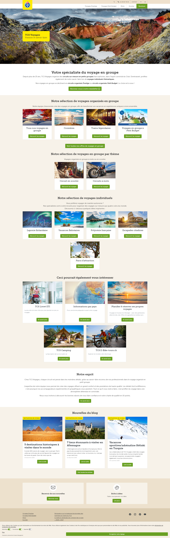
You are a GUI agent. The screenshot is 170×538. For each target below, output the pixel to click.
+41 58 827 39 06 (124, 2)
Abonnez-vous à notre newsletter (84, 89)
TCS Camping (63, 350)
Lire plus (117, 501)
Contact (134, 2)
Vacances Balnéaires (69, 230)
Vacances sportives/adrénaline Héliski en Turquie (127, 445)
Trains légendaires (101, 128)
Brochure (142, 6)
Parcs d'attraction (85, 260)
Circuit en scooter (69, 181)
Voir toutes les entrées (85, 472)
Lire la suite (42, 461)
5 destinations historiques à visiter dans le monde (41, 446)
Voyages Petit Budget (108, 6)
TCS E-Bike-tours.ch (106, 350)
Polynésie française (101, 230)
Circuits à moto (101, 181)
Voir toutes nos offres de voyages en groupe (85, 146)
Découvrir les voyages (37, 136)
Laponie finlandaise (37, 230)
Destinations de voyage (32, 418)
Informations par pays (85, 306)
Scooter (131, 6)
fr (140, 2)
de (145, 2)
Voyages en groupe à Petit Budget (133, 129)
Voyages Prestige (91, 6)
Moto (122, 6)
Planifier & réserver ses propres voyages (127, 307)
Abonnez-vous (53, 498)
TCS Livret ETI (42, 306)
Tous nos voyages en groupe (37, 129)
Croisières (69, 128)
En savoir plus (42, 319)
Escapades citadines (132, 230)
